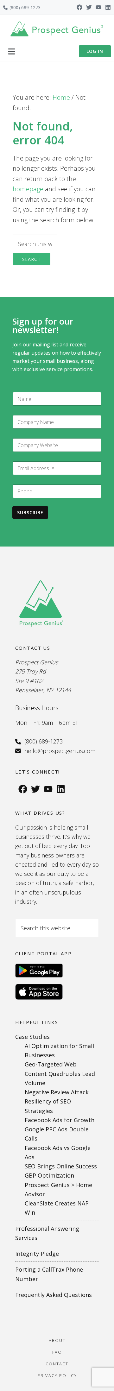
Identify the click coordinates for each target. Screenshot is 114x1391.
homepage (28, 189)
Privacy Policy (57, 1375)
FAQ (57, 1352)
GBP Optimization (49, 1175)
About (57, 1340)
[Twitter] (89, 7)
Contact (57, 1364)
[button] (11, 51)
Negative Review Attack (57, 1092)
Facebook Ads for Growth (59, 1120)
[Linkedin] (108, 7)
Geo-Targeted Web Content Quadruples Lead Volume (60, 1073)
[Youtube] (98, 7)
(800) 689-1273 (25, 7)
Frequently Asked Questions (53, 1295)
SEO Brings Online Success (61, 1166)
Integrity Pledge (37, 1253)
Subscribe (30, 512)
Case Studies (32, 1036)
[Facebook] (79, 7)
